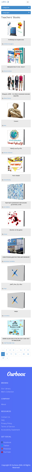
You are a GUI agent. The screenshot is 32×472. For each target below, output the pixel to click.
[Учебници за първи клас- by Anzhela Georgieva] (15, 28)
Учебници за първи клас (16, 39)
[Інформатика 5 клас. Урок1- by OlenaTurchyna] (15, 55)
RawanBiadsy (7, 180)
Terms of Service (8, 426)
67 (3, 358)
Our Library (6, 388)
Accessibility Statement (10, 430)
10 (7, 354)
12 (15, 354)
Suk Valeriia (7, 207)
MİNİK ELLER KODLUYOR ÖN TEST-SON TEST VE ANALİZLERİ (16, 339)
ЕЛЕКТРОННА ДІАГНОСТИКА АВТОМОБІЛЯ (16, 257)
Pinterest (7, 449)
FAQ (3, 420)
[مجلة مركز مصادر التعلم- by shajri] (15, 273)
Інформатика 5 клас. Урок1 (16, 67)
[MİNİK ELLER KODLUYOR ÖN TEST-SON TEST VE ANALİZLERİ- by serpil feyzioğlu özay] (15, 327)
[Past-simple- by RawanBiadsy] (15, 164)
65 (24, 354)
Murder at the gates (16, 230)
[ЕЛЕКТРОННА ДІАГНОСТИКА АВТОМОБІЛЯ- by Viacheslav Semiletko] (15, 246)
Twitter (6, 445)
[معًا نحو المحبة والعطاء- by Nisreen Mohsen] (15, 137)
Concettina (6, 315)
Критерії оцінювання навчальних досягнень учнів (16, 203)
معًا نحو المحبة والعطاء (16, 148)
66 (28, 354)
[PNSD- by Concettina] (15, 300)
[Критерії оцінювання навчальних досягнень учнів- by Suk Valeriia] (15, 191)
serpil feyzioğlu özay (9, 343)
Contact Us (5, 417)
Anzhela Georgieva (9, 44)
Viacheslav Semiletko (9, 261)
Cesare (16, 121)
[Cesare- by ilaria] (15, 110)
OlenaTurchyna (8, 71)
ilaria (5, 125)
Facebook (7, 442)
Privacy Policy (6, 423)
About (3, 404)
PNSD (16, 311)
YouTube (7, 452)
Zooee (5, 234)
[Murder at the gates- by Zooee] (15, 218)
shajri (5, 288)
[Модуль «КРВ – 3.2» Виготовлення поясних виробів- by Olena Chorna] (15, 83)
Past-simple (16, 175)
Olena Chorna (7, 98)
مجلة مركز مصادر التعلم (16, 284)
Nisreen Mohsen (8, 152)
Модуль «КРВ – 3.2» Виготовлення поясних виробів (16, 95)
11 (11, 354)
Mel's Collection (7, 392)
